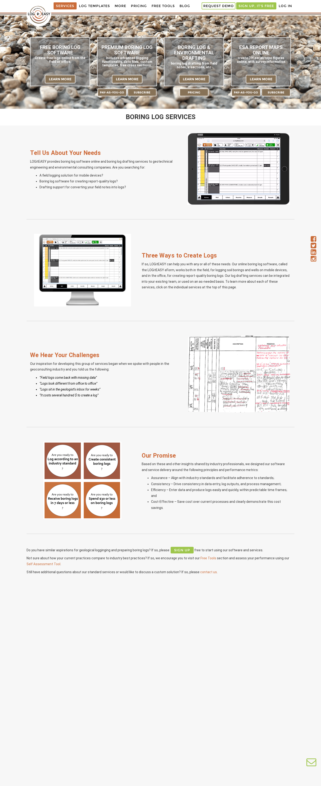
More (120, 6)
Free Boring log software (60, 50)
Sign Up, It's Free (256, 6)
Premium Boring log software (127, 50)
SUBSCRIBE (142, 92)
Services (65, 6)
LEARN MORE (60, 79)
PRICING (194, 92)
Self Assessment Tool (43, 564)
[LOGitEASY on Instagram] (313, 260)
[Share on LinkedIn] (313, 253)
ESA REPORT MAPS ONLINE (261, 50)
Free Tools (163, 6)
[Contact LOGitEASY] (311, 764)
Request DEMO (218, 6)
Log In (285, 6)
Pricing (139, 6)
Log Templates (94, 6)
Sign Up (182, 550)
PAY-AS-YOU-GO (112, 92)
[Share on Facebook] (313, 240)
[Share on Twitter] (313, 247)
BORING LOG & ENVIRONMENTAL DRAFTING (194, 52)
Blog (185, 6)
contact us (208, 572)
